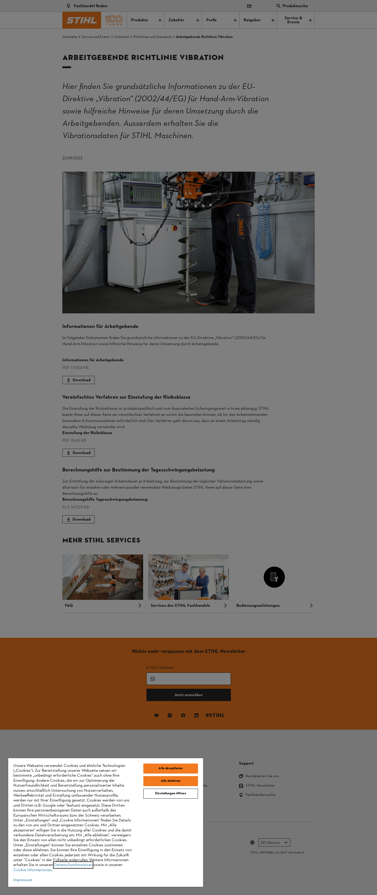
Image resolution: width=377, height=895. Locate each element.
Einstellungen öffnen (170, 793)
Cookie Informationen (32, 870)
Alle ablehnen (171, 781)
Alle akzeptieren (170, 768)
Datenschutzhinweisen (73, 865)
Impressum (22, 880)
